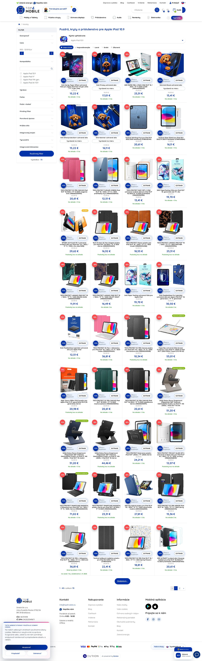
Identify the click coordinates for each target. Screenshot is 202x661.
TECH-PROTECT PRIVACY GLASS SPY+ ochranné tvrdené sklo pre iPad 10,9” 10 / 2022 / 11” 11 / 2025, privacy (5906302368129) (171, 455)
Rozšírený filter (36, 153)
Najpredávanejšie (83, 47)
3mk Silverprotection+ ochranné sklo (74, 138)
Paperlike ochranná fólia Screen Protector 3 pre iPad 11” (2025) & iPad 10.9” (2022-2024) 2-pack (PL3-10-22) (171, 349)
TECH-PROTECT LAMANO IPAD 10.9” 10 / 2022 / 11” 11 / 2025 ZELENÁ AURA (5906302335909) (74, 297)
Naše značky (122, 605)
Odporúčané (67, 47)
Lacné (97, 47)
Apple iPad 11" (29, 76)
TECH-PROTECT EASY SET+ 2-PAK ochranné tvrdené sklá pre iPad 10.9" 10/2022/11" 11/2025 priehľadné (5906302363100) (138, 192)
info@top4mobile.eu (68, 605)
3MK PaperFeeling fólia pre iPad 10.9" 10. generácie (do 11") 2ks (171, 191)
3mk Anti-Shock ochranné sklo (171, 85)
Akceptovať (26, 647)
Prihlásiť (175, 3)
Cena (22, 43)
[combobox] (127, 40)
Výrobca (23, 90)
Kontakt (163, 3)
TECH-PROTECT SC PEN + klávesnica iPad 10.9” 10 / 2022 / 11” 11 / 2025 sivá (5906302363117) (74, 559)
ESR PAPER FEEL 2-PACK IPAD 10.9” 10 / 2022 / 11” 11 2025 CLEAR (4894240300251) (138, 86)
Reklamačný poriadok (126, 617)
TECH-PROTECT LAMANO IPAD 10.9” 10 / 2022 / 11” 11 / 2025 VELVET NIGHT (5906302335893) (106, 297)
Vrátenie (141, 3)
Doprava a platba (110, 3)
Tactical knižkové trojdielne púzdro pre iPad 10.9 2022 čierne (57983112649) (106, 559)
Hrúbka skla (24, 126)
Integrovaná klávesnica (29, 147)
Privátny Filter (25, 111)
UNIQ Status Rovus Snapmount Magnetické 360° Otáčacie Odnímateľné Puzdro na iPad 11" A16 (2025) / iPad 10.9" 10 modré (74, 455)
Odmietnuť (37, 653)
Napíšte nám (41, 3)
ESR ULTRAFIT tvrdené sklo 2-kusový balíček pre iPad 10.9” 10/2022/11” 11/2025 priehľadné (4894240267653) (170, 559)
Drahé (106, 47)
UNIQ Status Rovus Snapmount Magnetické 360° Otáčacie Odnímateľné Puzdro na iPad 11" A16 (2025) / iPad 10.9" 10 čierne (106, 455)
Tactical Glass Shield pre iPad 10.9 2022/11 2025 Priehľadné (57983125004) (171, 138)
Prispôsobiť (15, 653)
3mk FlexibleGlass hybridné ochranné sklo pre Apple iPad (74, 348)
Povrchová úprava (27, 118)
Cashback (131, 3)
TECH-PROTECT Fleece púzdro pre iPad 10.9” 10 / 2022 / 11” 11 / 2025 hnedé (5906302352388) (138, 244)
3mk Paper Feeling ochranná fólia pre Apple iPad (138, 296)
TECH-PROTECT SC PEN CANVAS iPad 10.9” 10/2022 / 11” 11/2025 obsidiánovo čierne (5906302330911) (138, 402)
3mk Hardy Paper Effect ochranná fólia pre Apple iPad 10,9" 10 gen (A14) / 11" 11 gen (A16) (74, 86)
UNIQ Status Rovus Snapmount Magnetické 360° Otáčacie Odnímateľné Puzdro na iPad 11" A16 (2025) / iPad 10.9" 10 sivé (171, 403)
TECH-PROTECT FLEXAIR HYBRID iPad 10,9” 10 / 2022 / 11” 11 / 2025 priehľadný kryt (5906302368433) (106, 191)
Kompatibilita (25, 61)
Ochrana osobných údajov (128, 613)
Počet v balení (25, 104)
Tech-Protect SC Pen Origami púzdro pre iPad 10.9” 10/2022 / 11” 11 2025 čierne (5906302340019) (106, 244)
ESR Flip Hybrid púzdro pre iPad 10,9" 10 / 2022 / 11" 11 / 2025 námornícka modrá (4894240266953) (138, 507)
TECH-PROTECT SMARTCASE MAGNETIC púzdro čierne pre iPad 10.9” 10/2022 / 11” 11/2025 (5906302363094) (106, 507)
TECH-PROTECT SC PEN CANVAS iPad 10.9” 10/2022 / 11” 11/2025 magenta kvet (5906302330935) (74, 191)
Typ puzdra (24, 140)
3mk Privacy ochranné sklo (106, 85)
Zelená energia (25, 3)
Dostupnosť (24, 36)
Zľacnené (116, 47)
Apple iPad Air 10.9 (30, 83)
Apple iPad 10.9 (29, 73)
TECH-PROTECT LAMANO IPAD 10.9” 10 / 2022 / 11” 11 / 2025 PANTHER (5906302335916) (171, 244)
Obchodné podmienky (126, 622)
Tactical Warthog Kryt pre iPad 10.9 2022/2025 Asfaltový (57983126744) (138, 138)
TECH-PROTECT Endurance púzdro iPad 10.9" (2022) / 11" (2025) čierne (139, 454)
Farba (22, 97)
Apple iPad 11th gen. (31, 80)
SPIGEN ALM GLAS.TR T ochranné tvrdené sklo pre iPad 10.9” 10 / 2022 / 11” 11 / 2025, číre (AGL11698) (74, 244)
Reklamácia (152, 3)
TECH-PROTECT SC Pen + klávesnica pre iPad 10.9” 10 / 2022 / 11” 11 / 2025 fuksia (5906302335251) (106, 349)
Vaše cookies (122, 609)
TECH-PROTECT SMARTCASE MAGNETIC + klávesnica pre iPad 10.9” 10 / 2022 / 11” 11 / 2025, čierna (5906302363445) (74, 507)
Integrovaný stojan (27, 133)
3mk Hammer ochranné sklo (106, 138)
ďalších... (122, 581)
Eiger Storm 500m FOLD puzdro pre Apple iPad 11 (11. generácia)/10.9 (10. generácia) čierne (74, 402)
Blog (122, 3)
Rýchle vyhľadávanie (77, 36)
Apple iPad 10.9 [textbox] (77, 40)
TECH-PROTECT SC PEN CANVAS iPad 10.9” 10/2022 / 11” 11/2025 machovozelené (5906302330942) (106, 402)
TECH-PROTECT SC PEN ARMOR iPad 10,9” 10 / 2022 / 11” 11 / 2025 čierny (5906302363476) (171, 507)
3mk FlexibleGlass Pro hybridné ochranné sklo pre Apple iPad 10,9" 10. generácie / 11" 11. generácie (171, 297)
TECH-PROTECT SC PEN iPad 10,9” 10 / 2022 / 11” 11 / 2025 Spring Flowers (138, 559)
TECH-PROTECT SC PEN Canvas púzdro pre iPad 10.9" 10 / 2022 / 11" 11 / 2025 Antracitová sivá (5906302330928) (138, 349)
